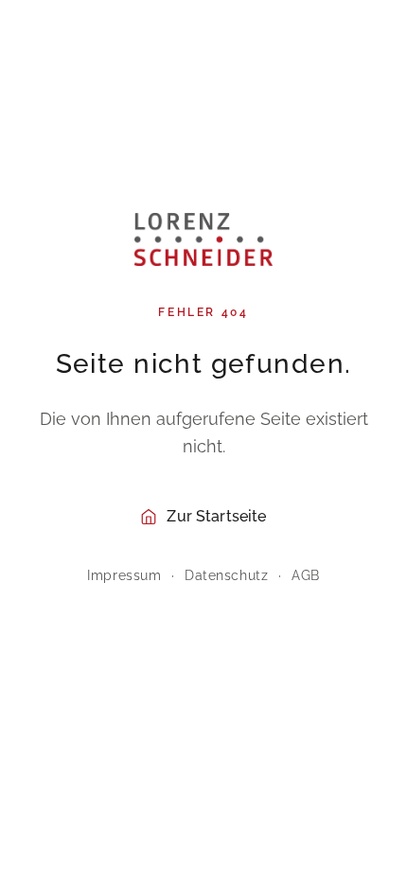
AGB (306, 575)
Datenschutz (226, 575)
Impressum (124, 575)
